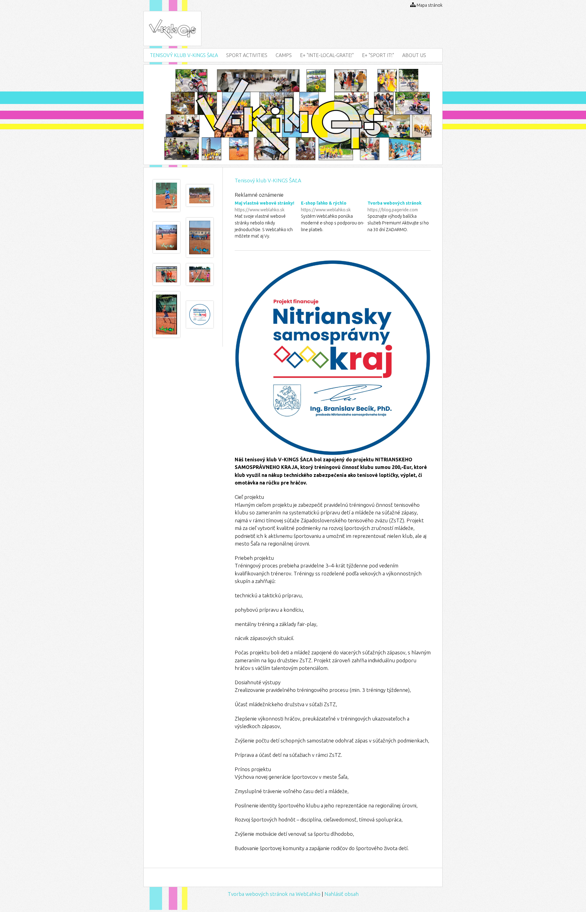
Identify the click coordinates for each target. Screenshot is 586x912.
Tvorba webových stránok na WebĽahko (274, 894)
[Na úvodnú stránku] (172, 39)
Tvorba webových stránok (394, 206)
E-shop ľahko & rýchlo (326, 206)
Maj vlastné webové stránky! (264, 206)
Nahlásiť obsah (341, 894)
